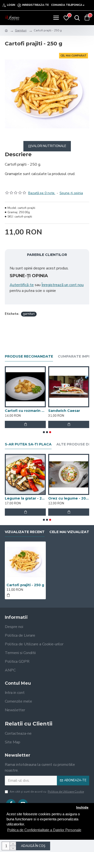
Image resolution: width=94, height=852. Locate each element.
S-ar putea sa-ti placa (28, 444)
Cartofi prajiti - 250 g (25, 585)
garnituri (29, 314)
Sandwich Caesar (64, 410)
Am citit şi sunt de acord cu (47, 792)
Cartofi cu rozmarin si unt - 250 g (25, 410)
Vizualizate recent (25, 532)
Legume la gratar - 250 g (25, 498)
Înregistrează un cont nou (62, 285)
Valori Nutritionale (48, 146)
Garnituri (21, 30)
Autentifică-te (22, 285)
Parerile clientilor (47, 255)
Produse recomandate (29, 356)
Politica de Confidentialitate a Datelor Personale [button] (44, 830)
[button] (44, 432)
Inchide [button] (82, 807)
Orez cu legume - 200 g (68, 498)
